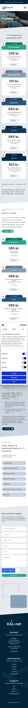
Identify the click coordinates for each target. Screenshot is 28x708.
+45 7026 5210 (14, 648)
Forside (3, 15)
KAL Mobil (14, 671)
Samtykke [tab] (5, 329)
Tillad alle (14, 373)
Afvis (14, 381)
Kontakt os (14, 691)
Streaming (14, 666)
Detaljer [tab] (14, 329)
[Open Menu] (25, 7)
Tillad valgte (14, 377)
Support (14, 689)
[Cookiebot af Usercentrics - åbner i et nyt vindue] (20, 325)
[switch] (24, 358)
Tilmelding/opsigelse (14, 693)
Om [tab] (23, 329)
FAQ (14, 686)
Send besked (14, 575)
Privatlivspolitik (14, 673)
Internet (14, 669)
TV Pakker (14, 664)
